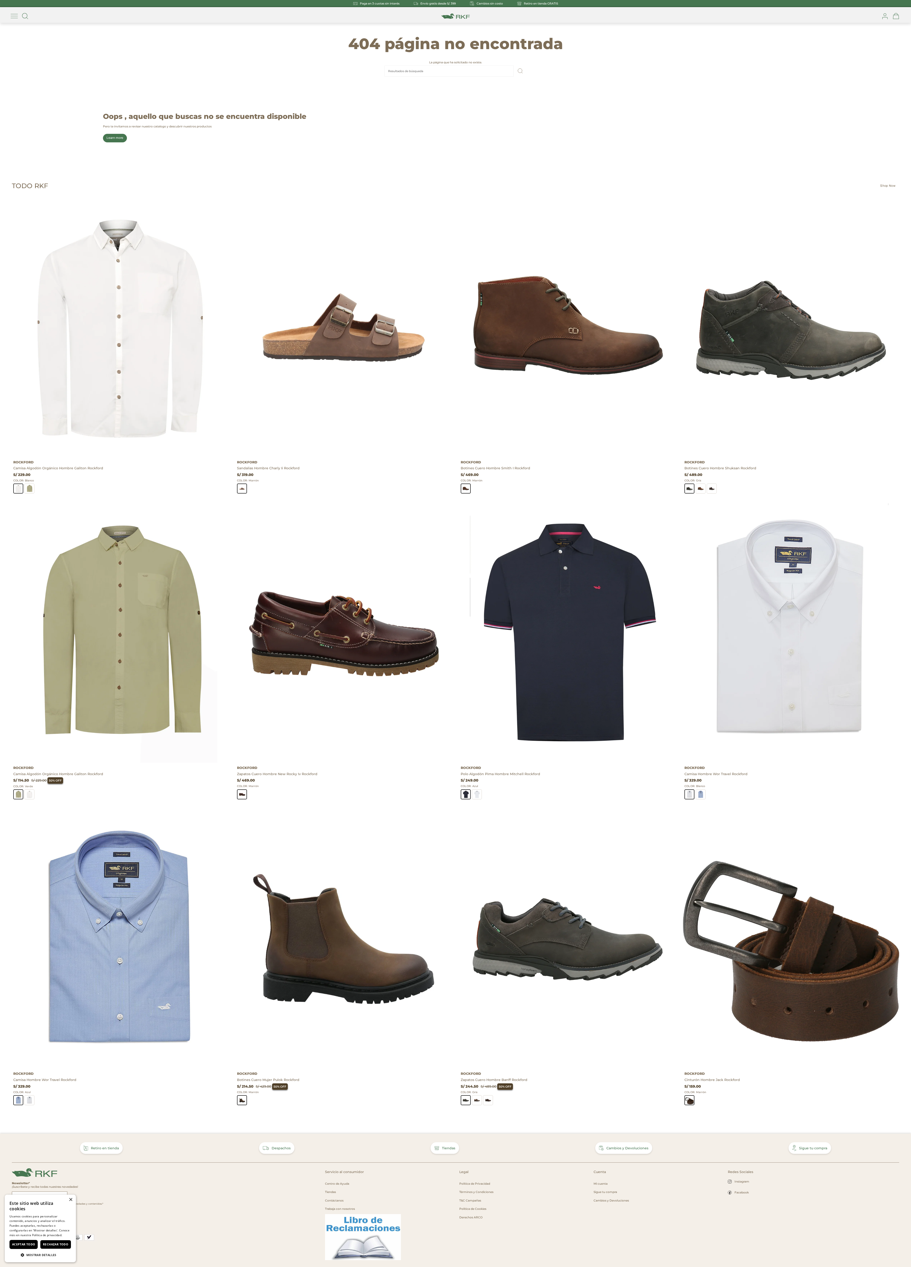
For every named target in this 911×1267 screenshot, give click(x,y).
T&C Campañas (470, 1200)
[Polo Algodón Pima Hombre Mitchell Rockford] (567, 633)
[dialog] (40, 1228)
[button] (40, 1255)
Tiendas (448, 1148)
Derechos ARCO (471, 1217)
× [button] (70, 1200)
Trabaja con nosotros (340, 1209)
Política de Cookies (472, 1209)
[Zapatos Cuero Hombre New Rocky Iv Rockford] (344, 633)
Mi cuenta (601, 1183)
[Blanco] (18, 489)
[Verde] (29, 489)
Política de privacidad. (47, 1235)
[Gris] (689, 489)
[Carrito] (896, 16)
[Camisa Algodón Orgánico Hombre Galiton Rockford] (120, 327)
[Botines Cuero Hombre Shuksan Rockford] (791, 327)
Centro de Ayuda (337, 1183)
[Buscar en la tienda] (25, 16)
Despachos (281, 1148)
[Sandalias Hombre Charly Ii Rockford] (344, 327)
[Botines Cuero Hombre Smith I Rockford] (567, 327)
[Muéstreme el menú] (14, 16)
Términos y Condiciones (476, 1192)
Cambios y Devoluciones (627, 1148)
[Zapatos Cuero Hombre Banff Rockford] (567, 939)
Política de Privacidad (474, 1183)
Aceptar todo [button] (23, 1244)
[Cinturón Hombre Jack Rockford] (791, 939)
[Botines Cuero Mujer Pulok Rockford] (344, 939)
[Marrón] (242, 489)
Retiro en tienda (105, 1148)
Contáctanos (334, 1200)
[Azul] (466, 794)
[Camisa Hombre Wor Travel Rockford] (791, 633)
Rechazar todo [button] (55, 1244)
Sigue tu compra (813, 1148)
